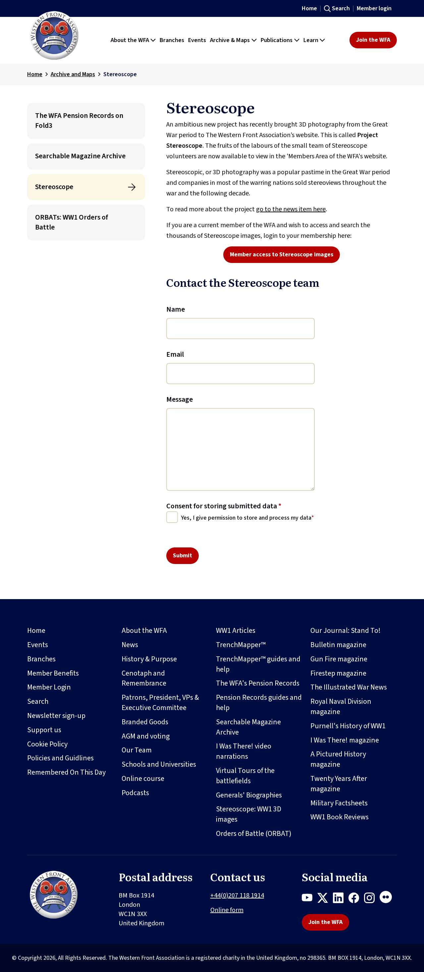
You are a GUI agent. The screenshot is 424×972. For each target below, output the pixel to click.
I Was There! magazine (344, 740)
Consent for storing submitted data (224, 506)
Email (175, 354)
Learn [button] (310, 40)
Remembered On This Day (66, 772)
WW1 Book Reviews (339, 817)
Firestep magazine (338, 673)
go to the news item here (291, 209)
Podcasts (135, 793)
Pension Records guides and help (259, 702)
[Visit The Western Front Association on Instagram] (372, 899)
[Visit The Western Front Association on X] (325, 899)
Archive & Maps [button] (230, 40)
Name (175, 309)
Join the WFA (373, 40)
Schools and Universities (159, 764)
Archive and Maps (73, 74)
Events (37, 644)
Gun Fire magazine (338, 659)
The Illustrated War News (348, 687)
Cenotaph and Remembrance (144, 678)
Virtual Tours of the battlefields (245, 775)
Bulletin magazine (338, 644)
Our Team (137, 750)
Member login (374, 8)
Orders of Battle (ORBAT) (254, 833)
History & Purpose (149, 659)
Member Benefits (53, 673)
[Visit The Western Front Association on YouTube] (309, 899)
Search (341, 8)
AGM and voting (146, 736)
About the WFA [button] (130, 40)
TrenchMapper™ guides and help (258, 664)
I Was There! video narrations (243, 751)
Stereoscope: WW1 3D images (248, 814)
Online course (143, 778)
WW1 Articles (235, 630)
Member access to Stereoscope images (281, 254)
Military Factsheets (339, 803)
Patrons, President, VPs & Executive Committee (160, 702)
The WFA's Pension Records (257, 683)
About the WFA (144, 630)
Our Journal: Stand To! (345, 630)
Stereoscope (54, 187)
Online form (226, 910)
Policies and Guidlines (60, 758)
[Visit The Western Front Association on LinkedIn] (340, 899)
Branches (41, 659)
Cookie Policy (47, 744)
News (130, 644)
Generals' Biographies (249, 795)
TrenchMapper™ (241, 644)
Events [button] (197, 40)
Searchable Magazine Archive (80, 156)
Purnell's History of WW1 (348, 726)
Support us (44, 730)
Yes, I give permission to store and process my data (246, 518)
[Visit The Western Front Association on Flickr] (388, 899)
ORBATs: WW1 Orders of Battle (71, 222)
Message (179, 399)
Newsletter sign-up (56, 715)
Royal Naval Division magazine (340, 706)
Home (309, 8)
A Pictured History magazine (338, 759)
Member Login (49, 687)
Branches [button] (172, 40)
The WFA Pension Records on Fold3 (79, 121)
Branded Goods (145, 722)
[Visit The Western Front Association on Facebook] (356, 899)
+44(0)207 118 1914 (237, 895)
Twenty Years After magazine (338, 783)
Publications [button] (276, 40)
